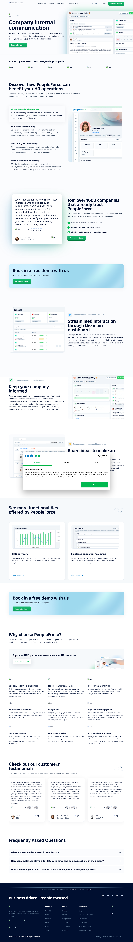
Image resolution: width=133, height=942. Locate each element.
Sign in (104, 3)
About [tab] (96, 462)
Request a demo (22, 661)
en (96, 3)
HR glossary (83, 919)
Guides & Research (86, 915)
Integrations (66, 919)
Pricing (51, 3)
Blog (80, 911)
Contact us (66, 926)
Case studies (73, 3)
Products (40, 3)
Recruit (47, 915)
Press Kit (65, 930)
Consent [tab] (37, 463)
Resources (60, 3)
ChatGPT (73, 889)
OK (94, 484)
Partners (65, 915)
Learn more (16, 576)
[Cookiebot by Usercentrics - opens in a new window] (99, 456)
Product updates (85, 926)
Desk (47, 922)
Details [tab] (66, 462)
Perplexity (89, 889)
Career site (66, 922)
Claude (81, 889)
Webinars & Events (85, 930)
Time (47, 930)
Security (98, 937)
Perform (48, 919)
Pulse (47, 926)
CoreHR (48, 911)
